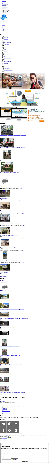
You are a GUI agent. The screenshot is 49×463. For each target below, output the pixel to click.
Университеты (6, 44)
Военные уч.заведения (7, 42)
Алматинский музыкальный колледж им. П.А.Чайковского (10, 346)
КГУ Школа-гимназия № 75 (4, 290)
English (7, 11)
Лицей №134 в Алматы (4, 272)
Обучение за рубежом (7, 61)
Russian (7, 10)
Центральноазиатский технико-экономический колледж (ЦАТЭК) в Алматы (12, 147)
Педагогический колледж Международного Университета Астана (11, 364)
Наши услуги (4, 408)
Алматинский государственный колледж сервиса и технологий (10, 260)
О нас (3, 410)
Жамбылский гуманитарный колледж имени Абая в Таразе (10, 355)
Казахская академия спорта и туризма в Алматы (8, 327)
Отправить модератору (24, 461)
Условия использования (6, 411)
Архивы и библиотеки (7, 40)
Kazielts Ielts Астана (3, 198)
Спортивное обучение (7, 66)
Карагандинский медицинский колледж (6, 383)
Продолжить (2, 401)
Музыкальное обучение (7, 58)
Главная (3, 25)
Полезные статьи (5, 27)
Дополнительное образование (9, 47)
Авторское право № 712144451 (5, 435)
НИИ (5, 59)
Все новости (2, 280)
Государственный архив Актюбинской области (8, 210)
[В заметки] (1, 149)
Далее (21, 188)
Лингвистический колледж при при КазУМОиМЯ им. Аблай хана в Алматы (12, 392)
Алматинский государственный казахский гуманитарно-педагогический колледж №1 (14, 318)
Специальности (4, 29)
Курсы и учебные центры (8, 54)
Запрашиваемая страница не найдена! (8, 32)
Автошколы (6, 39)
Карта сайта (4, 412)
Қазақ (6, 12)
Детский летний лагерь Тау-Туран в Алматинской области (10, 172)
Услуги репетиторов (7, 68)
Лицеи (5, 56)
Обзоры (3, 28)
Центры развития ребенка (8, 70)
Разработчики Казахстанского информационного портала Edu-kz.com (13, 406)
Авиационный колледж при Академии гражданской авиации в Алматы (12, 309)
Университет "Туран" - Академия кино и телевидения (9, 159)
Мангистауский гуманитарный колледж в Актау (8, 247)
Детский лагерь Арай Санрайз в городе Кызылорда (8, 235)
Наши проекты (4, 409)
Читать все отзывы (3, 276)
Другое (5, 49)
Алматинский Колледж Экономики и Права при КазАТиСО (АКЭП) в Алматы (13, 135)
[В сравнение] (0, 149)
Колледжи (5, 51)
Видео (3, 30)
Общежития (6, 63)
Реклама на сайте (5, 407)
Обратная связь (4, 413)
